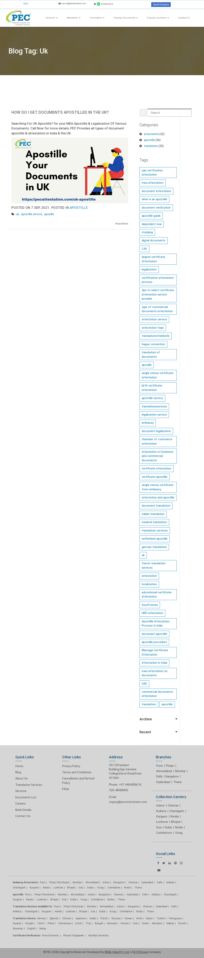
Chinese (66, 918)
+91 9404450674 (130, 784)
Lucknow (162, 822)
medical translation (154, 522)
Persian (125, 923)
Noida (179, 827)
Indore (160, 805)
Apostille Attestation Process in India (156, 623)
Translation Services (28, 785)
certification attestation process (158, 280)
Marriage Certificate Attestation (155, 652)
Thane (177, 782)
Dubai (168, 827)
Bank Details (23, 810)
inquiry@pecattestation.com (128, 802)
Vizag (178, 833)
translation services (155, 530)
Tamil (40, 923)
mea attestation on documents (155, 673)
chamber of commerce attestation (157, 441)
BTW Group (141, 952)
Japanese (80, 918)
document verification (156, 207)
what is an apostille (154, 199)
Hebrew (170, 923)
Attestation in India (154, 663)
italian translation (153, 514)
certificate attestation (156, 468)
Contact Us (184, 18)
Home (19, 766)
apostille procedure (154, 642)
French (104, 918)
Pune (159, 766)
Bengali (99, 923)
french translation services (154, 565)
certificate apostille (154, 477)
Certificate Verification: (27, 935)
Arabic (93, 918)
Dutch (78, 923)
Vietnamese (64, 923)
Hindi (139, 918)
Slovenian (18, 928)
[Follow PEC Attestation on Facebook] (158, 863)
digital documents (153, 240)
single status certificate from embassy (157, 487)
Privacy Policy (71, 766)
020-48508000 (118, 790)
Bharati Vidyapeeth (73, 935)
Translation (96, 18)
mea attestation (152, 183)
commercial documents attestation (157, 694)
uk (17, 214)
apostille (79, 208)
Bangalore (172, 776)
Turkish (161, 918)
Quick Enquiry (161, 4)
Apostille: (18, 894)
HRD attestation (152, 613)
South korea (150, 605)
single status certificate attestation (157, 375)
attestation (151, 134)
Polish (51, 923)
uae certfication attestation (152, 172)
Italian (149, 918)
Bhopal (175, 822)
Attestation (72, 18)
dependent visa (152, 224)
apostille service (31, 214)
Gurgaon (161, 816)
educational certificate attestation (157, 594)
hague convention (153, 344)
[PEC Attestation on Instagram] (181, 863)
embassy (148, 423)
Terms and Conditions (76, 772)
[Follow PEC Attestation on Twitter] (163, 863)
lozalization (149, 584)
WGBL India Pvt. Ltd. (117, 952)
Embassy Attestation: (25, 882)
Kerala (175, 816)
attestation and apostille (158, 497)
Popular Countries (157, 18)
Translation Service (24, 918)
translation (151, 146)
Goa (159, 827)
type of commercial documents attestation (157, 309)
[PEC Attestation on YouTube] (158, 870)
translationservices (154, 406)
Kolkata (161, 811)
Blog (18, 772)
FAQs (65, 789)
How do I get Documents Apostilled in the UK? (60, 112)
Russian (116, 918)
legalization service (154, 414)
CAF (144, 249)
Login (25, 3)
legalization (149, 269)
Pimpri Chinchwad (59, 882)
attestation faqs (153, 327)
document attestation (156, 191)
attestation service (154, 319)
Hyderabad (163, 782)
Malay (42, 928)
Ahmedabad (164, 771)
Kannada (112, 923)
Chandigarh (176, 811)
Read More (121, 223)
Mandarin (157, 923)
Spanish (54, 918)
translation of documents (151, 354)
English (31, 928)
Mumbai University (98, 935)
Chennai (173, 805)
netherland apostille (155, 538)
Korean (128, 918)
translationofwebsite (156, 336)
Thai (88, 923)
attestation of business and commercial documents (157, 456)
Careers (20, 803)
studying (147, 232)
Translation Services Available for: (33, 906)
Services (51, 18)
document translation (156, 505)
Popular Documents (125, 18)
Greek (145, 923)
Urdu (135, 923)
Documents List (25, 797)
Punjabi (29, 923)
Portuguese (175, 918)
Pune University (50, 935)
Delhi (159, 776)
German (41, 918)
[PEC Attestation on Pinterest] (175, 863)
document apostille (154, 634)
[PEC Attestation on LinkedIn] (169, 863)
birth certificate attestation (152, 388)
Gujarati (17, 923)
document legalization (156, 431)
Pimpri (170, 766)
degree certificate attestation (153, 259)
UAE (144, 683)
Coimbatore (164, 833)
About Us (21, 778)
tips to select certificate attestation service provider (158, 294)
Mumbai (180, 771)
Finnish (182, 923)
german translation (154, 547)
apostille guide (151, 216)
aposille (49, 214)
